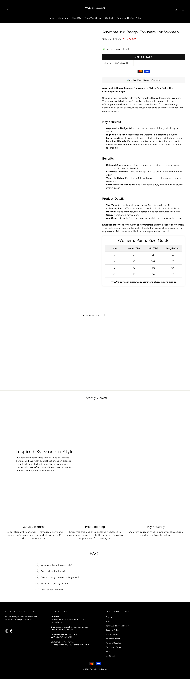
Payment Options (113, 638)
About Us (76, 18)
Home (52, 18)
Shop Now (63, 18)
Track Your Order (93, 18)
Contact (109, 18)
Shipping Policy (112, 630)
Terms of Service (113, 643)
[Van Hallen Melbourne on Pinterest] (11, 631)
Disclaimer (110, 656)
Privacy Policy (112, 634)
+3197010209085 (65, 629)
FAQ (108, 651)
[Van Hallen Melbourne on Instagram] (6, 631)
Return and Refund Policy (129, 18)
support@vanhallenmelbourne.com (73, 627)
